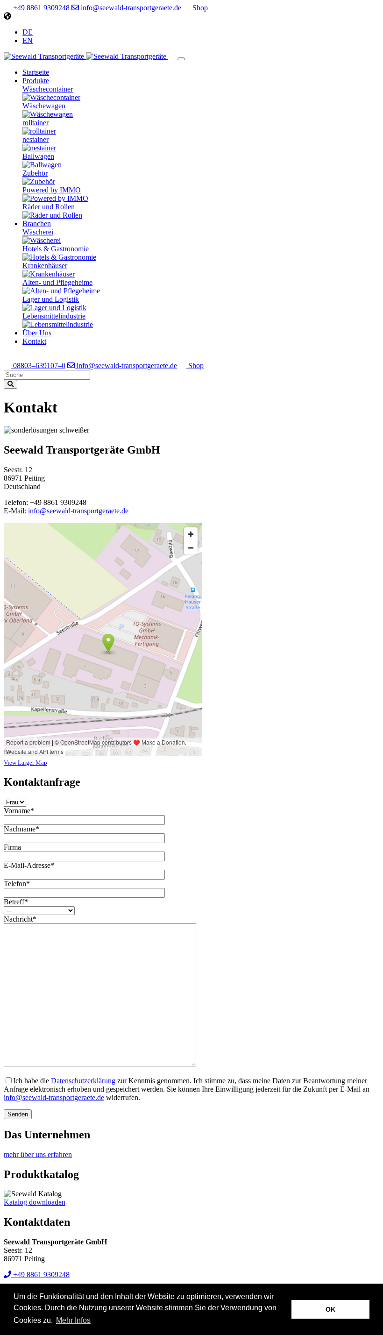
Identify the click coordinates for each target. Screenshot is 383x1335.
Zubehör (35, 173)
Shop (199, 8)
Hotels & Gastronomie (55, 249)
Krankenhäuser (44, 266)
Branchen (36, 223)
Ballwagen (38, 156)
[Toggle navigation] (181, 58)
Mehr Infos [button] (73, 1320)
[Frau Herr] (15, 802)
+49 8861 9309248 (40, 8)
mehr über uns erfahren (38, 1154)
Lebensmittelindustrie (53, 316)
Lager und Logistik (50, 299)
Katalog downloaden (34, 1202)
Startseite (35, 72)
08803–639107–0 (38, 365)
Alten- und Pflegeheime (57, 282)
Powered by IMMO (51, 190)
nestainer (35, 139)
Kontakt (34, 341)
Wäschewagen (43, 106)
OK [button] (330, 1309)
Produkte (35, 81)
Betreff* (16, 902)
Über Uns (36, 333)
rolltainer (35, 123)
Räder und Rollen (48, 207)
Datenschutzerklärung (84, 1081)
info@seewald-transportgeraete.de (130, 8)
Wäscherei (37, 232)
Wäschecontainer (47, 89)
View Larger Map (25, 762)
